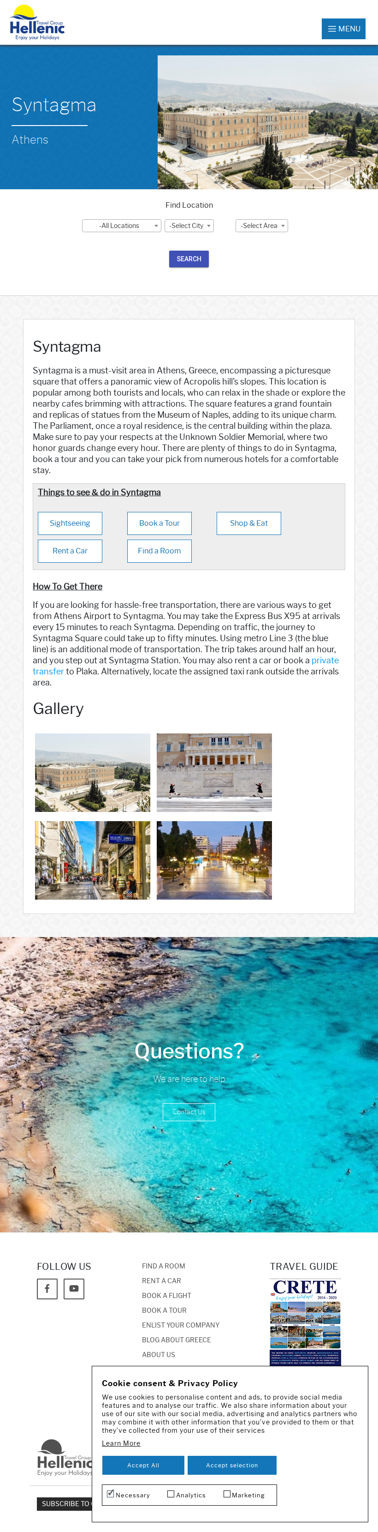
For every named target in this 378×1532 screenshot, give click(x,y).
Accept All (143, 1465)
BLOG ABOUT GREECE (176, 1340)
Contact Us (189, 1112)
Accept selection (232, 1465)
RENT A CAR (161, 1281)
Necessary (133, 1495)
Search (189, 259)
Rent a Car (70, 551)
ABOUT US (158, 1355)
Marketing (248, 1495)
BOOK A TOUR (164, 1311)
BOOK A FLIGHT (166, 1296)
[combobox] (121, 225)
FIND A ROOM (163, 1266)
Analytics (191, 1495)
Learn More (121, 1444)
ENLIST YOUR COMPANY (180, 1325)
